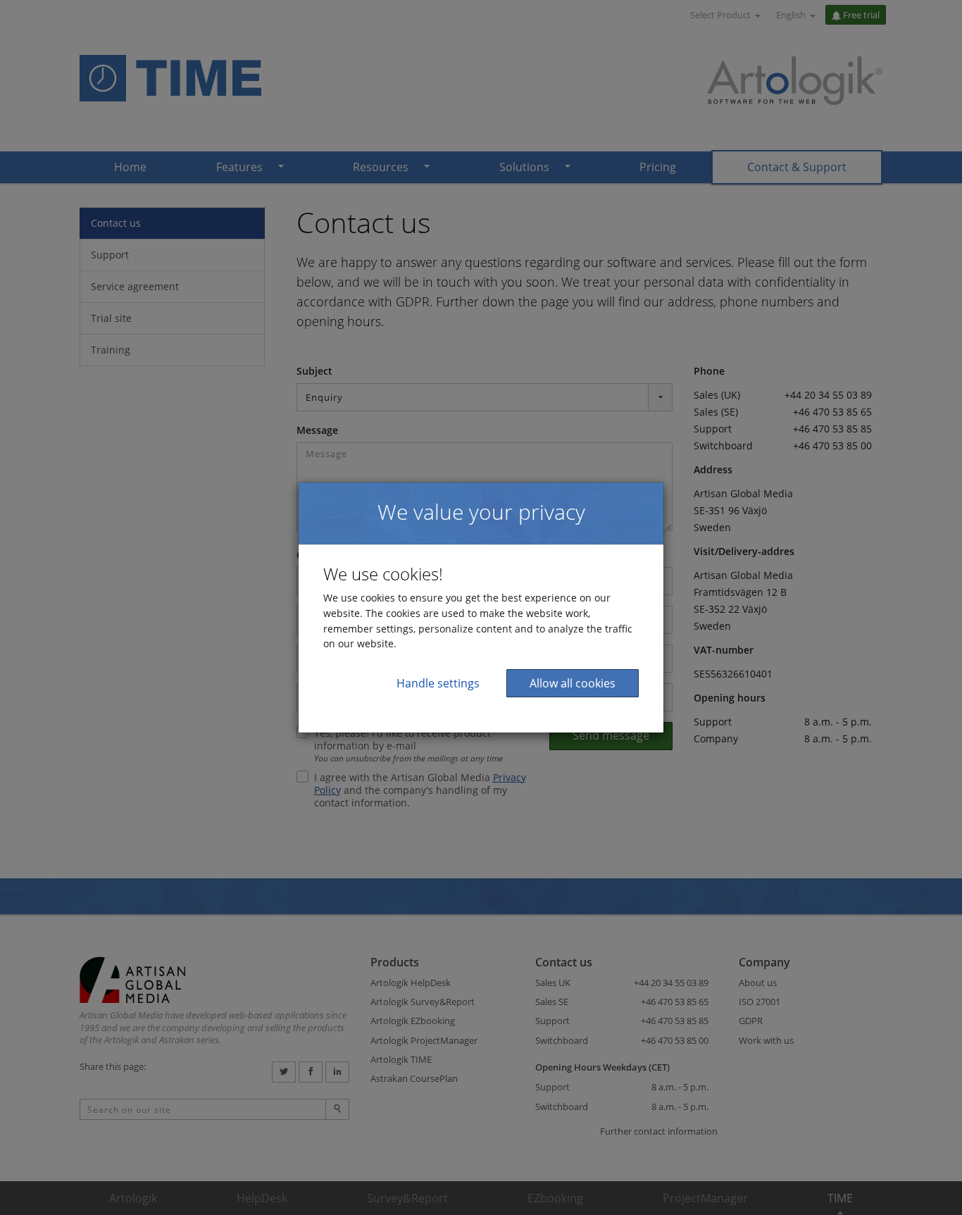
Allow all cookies (573, 683)
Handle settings (438, 683)
